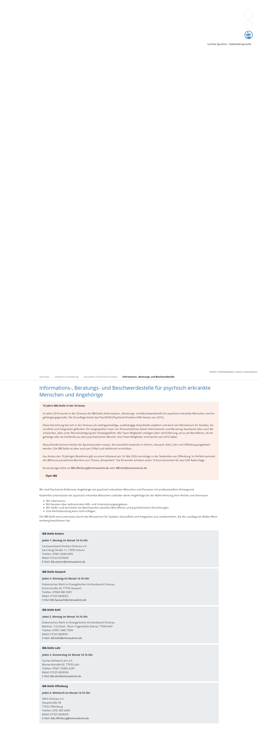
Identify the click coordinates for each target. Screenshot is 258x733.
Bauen (11, 5)
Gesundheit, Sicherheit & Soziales (49, 15)
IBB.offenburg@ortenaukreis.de (90, 468)
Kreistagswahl (64, 26)
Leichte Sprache (217, 44)
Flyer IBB (51, 476)
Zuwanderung (88, 15)
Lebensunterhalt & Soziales (32, 5)
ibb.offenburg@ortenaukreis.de (70, 718)
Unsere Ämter (8, 8)
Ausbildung (53, 33)
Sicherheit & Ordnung (111, 5)
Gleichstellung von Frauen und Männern (197, 15)
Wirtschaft (131, 5)
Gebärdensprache (240, 44)
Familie (64, 5)
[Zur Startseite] (28, 72)
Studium (65, 33)
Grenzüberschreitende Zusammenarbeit (31, 19)
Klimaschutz (126, 15)
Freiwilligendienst (94, 33)
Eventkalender (36, 33)
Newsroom (6, 36)
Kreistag (5, 22)
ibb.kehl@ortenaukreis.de (66, 638)
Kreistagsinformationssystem (24, 26)
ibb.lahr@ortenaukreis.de (65, 676)
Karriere (5, 29)
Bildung (74, 15)
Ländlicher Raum (108, 15)
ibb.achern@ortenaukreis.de (68, 561)
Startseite (44, 376)
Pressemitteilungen (19, 40)
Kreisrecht (49, 26)
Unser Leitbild (114, 33)
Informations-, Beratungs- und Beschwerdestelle (148, 376)
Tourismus (140, 15)
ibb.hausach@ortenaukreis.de (68, 600)
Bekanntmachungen (160, 15)
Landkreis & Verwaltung (14, 12)
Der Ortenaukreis (17, 15)
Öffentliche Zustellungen (46, 40)
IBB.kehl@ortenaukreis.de (131, 468)
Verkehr (54, 5)
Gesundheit (145, 5)
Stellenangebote (17, 33)
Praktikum (77, 33)
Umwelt (157, 5)
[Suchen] (249, 25)
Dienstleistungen (10, 1)
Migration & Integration (83, 5)
